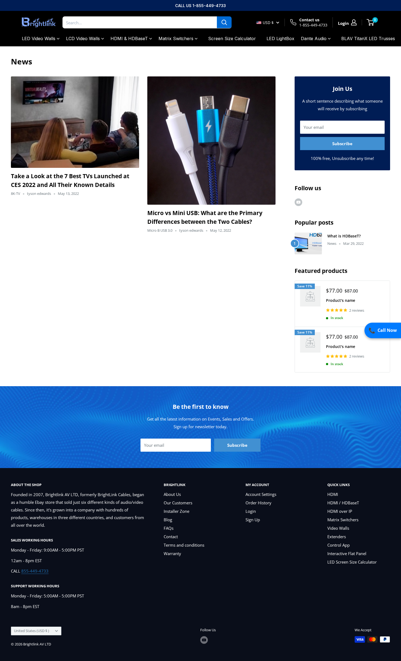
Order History (258, 502)
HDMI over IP (339, 511)
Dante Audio (314, 38)
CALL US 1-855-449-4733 (200, 5)
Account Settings (261, 494)
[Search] (224, 22)
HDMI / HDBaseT (343, 502)
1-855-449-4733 (313, 25)
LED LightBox (280, 38)
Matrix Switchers (175, 38)
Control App (338, 545)
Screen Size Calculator (232, 38)
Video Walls (338, 528)
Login (251, 511)
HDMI (332, 494)
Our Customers (178, 502)
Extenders (336, 536)
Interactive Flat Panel (346, 553)
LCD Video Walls (83, 38)
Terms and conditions (184, 545)
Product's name (340, 300)
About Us (172, 494)
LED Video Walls (38, 38)
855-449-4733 (35, 571)
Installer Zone (176, 511)
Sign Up (253, 519)
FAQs (168, 528)
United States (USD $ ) (31, 630)
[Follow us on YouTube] (298, 202)
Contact (171, 536)
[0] (370, 22)
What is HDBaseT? (344, 236)
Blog (168, 519)
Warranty (172, 553)
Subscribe (342, 143)
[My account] (354, 22)
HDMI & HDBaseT (129, 38)
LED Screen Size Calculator (352, 562)
